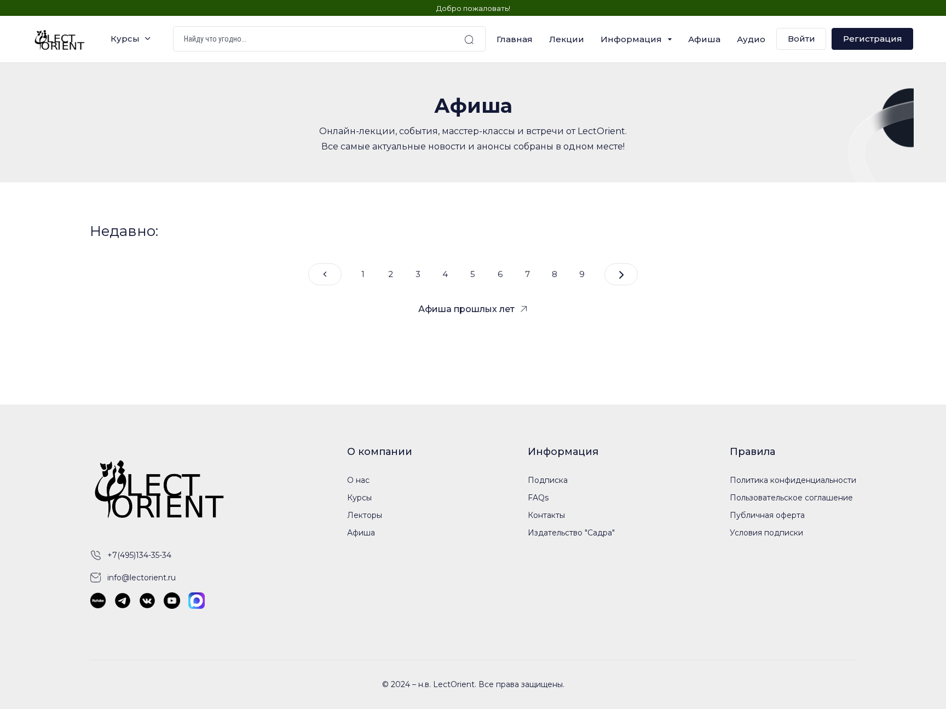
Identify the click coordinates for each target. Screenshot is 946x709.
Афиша (704, 39)
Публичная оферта (767, 515)
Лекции (566, 39)
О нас (358, 480)
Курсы (125, 39)
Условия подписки (766, 533)
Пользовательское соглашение (791, 498)
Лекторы (364, 515)
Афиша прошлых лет (466, 309)
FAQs (538, 498)
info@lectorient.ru (141, 578)
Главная (515, 39)
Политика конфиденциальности (793, 480)
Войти (801, 39)
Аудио (751, 39)
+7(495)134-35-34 (139, 555)
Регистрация (872, 39)
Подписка (548, 480)
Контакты (546, 515)
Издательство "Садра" (571, 533)
